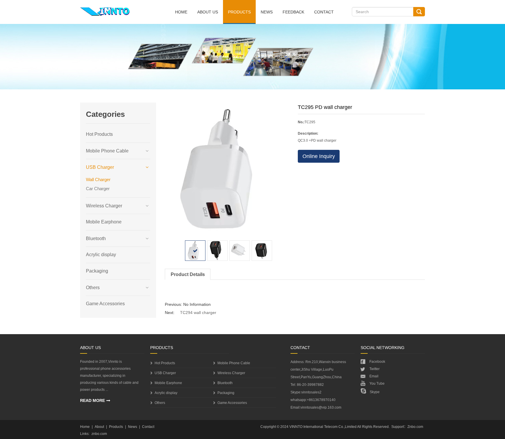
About (99, 427)
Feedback (293, 12)
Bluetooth (96, 238)
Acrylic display (101, 254)
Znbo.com (415, 427)
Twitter (374, 369)
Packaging (97, 270)
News (267, 12)
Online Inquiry (318, 156)
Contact (324, 12)
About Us (207, 12)
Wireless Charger (104, 205)
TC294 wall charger (198, 312)
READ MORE (92, 400)
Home (181, 12)
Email (373, 376)
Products (239, 12)
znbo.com (99, 434)
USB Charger (100, 167)
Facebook (377, 362)
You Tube (377, 383)
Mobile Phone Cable (107, 150)
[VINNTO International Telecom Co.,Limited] (105, 10)
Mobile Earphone (104, 221)
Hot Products (99, 134)
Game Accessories (105, 303)
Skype (375, 392)
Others (93, 287)
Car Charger (98, 188)
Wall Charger (98, 179)
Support (397, 427)
